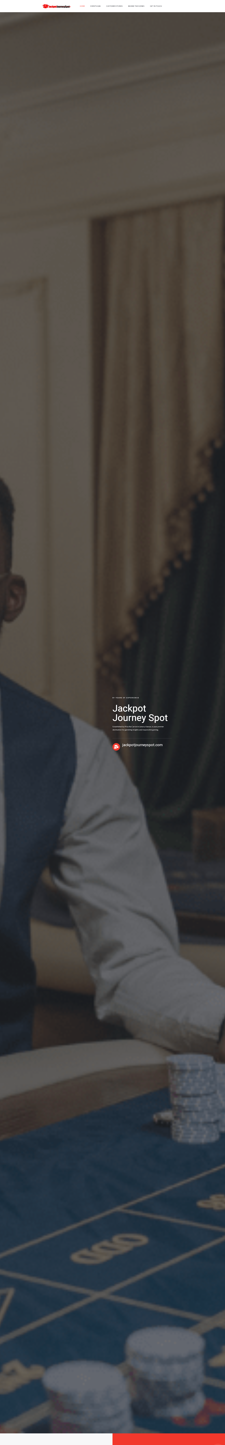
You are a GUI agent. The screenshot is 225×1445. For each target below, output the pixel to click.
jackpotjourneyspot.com (142, 745)
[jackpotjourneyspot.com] (56, 6)
